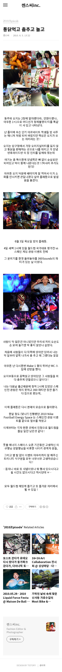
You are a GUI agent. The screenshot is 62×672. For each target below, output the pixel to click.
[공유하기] (16, 506)
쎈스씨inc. (31, 5)
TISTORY (32, 665)
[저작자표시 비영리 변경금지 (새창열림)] (43, 506)
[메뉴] (5, 5)
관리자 (42, 665)
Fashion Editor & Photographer (16, 630)
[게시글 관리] (20, 506)
